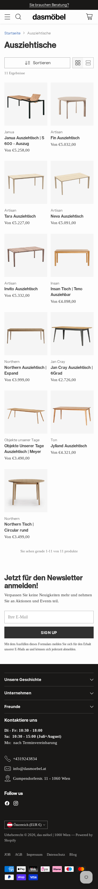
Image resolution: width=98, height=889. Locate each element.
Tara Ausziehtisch (20, 216)
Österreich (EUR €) (27, 825)
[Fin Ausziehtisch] (72, 104)
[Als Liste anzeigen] (88, 63)
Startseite (12, 33)
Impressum (34, 854)
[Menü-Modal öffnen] (7, 16)
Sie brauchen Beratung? (49, 4)
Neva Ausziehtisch (67, 216)
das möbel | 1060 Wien (54, 835)
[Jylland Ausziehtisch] (72, 412)
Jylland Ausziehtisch (69, 445)
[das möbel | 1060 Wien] (49, 17)
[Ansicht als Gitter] (78, 63)
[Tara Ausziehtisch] (25, 182)
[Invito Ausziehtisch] (25, 255)
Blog (73, 854)
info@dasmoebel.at (29, 768)
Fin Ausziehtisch (65, 137)
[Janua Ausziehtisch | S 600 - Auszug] (25, 104)
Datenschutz (56, 854)
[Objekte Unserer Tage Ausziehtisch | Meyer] (25, 412)
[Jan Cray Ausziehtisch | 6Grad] (72, 333)
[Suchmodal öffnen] (18, 16)
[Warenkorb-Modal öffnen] (89, 16)
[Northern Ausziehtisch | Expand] (25, 333)
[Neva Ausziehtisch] (72, 182)
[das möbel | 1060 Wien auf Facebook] (7, 804)
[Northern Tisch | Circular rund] (25, 490)
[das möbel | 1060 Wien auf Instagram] (16, 804)
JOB (7, 854)
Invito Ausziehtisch (21, 288)
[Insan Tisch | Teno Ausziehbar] (72, 255)
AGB (18, 854)
